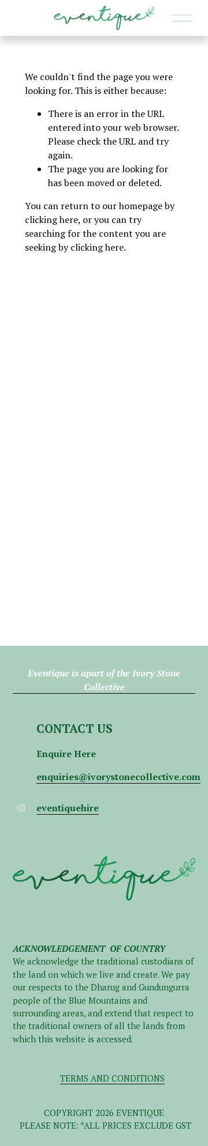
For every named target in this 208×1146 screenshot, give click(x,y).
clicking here (51, 219)
